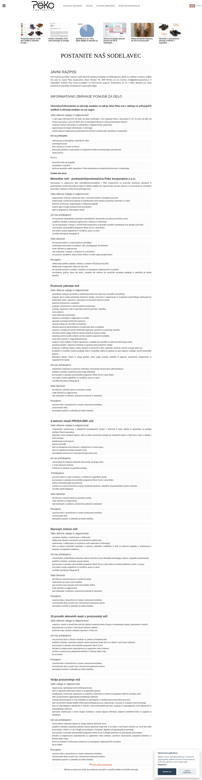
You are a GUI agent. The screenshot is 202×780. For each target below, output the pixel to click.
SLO (192, 6)
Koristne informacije (129, 6)
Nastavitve (162, 764)
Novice (89, 6)
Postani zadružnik (105, 6)
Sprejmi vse (167, 772)
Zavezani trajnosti (72, 6)
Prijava (198, 5)
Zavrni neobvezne (187, 771)
